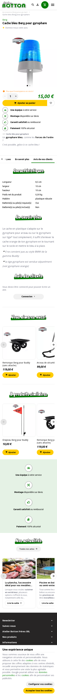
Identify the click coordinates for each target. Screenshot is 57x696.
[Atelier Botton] (15, 5)
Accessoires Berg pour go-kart (15, 12)
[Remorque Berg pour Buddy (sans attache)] (19, 342)
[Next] (53, 345)
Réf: (3, 134)
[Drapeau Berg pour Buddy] (19, 420)
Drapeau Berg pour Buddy (15, 440)
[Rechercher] (32, 5)
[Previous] (4, 159)
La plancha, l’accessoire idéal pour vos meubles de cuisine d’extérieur (18, 584)
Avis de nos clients (42, 159)
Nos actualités (28, 540)
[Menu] (52, 5)
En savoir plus (22, 159)
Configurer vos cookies (40, 684)
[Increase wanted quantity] (15, 96)
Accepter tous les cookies (39, 690)
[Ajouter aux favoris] (51, 103)
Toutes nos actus (26, 549)
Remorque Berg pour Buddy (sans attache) (16, 364)
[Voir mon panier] (44, 5)
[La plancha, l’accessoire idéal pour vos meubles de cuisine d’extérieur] (19, 568)
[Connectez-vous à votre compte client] (37, 5)
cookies (29, 660)
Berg (4, 19)
